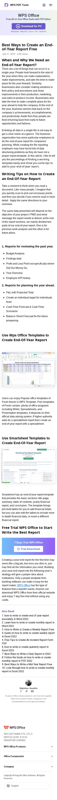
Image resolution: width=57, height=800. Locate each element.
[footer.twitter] (26, 691)
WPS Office (23, 585)
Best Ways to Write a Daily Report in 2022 (26, 653)
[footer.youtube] (32, 691)
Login (44, 5)
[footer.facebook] (20, 691)
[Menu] (50, 5)
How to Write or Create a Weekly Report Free (28, 629)
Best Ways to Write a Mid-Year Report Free (27, 664)
